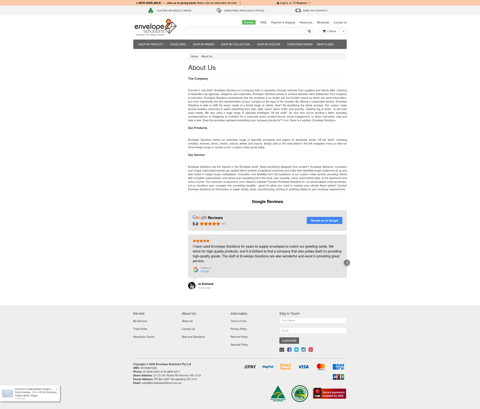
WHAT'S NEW (325, 44)
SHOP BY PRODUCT (151, 44)
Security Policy (239, 344)
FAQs (263, 22)
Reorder (249, 22)
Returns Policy (239, 337)
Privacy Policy (239, 329)
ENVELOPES (178, 44)
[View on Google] (192, 285)
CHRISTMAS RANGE (300, 44)
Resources (306, 22)
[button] (188, 263)
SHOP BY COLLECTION (236, 44)
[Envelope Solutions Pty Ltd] (155, 27)
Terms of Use (239, 321)
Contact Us (340, 22)
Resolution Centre (143, 337)
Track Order (140, 329)
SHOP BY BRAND (204, 44)
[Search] (309, 31)
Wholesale (323, 22)
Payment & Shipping (283, 22)
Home (194, 56)
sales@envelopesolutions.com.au (162, 383)
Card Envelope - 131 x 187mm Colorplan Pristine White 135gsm (36, 393)
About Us (206, 56)
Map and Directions (193, 337)
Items (331, 31)
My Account (140, 321)
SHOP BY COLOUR (269, 44)
